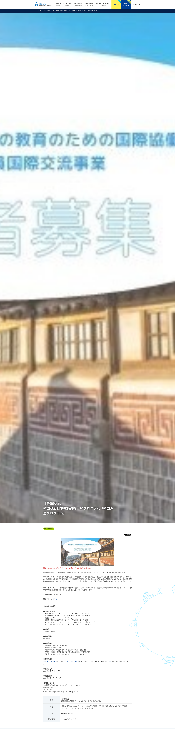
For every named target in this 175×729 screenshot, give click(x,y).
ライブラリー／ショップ (103, 4)
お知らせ (58, 4)
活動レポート (89, 4)
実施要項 (46, 661)
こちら (54, 599)
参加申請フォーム (73, 661)
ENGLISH (137, 4)
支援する (116, 4)
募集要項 (54, 661)
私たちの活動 (78, 4)
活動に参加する (126, 4)
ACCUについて (67, 4)
